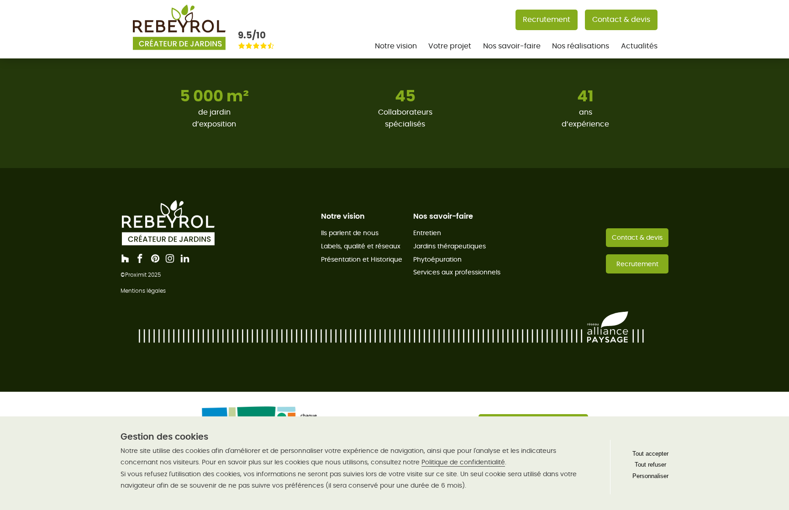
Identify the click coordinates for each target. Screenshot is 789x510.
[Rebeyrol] (179, 53)
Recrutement (546, 19)
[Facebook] (140, 258)
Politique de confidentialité (463, 462)
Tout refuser (650, 464)
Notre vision (396, 46)
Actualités (639, 46)
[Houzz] (125, 258)
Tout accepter (650, 453)
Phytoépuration (437, 259)
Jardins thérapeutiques (449, 246)
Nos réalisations (580, 46)
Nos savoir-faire (512, 46)
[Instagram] (169, 258)
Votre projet (449, 46)
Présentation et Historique (361, 259)
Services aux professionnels (456, 272)
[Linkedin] (184, 258)
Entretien (427, 233)
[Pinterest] (155, 258)
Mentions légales (143, 291)
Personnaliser (650, 476)
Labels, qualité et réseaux (360, 246)
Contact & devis (621, 19)
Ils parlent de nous (350, 233)
